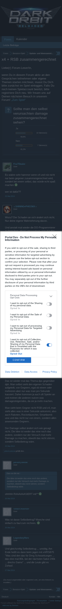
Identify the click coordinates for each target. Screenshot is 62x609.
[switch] (49, 304)
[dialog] (31, 304)
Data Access (30, 371)
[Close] (55, 237)
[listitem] (31, 296)
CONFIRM (19, 360)
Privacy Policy (49, 371)
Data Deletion (12, 371)
